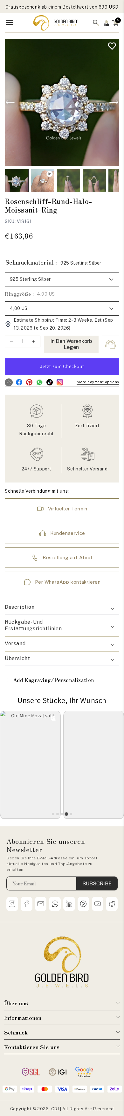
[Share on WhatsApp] (39, 382)
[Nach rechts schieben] (114, 102)
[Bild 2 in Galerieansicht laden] (68, 180)
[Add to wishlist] (110, 45)
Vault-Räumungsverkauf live (62, 7)
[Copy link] (9, 382)
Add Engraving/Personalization (49, 679)
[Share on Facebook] (19, 382)
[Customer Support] (110, 344)
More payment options (98, 382)
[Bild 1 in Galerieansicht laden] (16, 180)
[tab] (53, 814)
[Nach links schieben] (10, 102)
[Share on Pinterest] (29, 382)
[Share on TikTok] (49, 382)
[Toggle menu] (9, 23)
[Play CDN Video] (42, 180)
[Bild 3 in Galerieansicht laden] (94, 180)
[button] (115, 23)
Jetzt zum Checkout (62, 366)
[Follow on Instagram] (60, 382)
